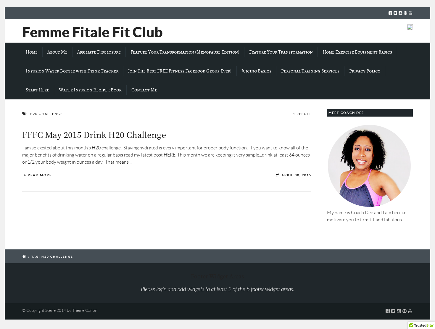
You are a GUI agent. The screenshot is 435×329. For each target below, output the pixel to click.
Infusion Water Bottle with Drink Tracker (72, 71)
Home (32, 52)
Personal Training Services (310, 71)
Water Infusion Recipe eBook (90, 90)
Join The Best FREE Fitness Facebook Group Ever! (180, 71)
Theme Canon (84, 310)
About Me (57, 52)
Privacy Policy (364, 71)
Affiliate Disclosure (99, 52)
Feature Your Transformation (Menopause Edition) (184, 52)
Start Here (37, 90)
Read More (40, 175)
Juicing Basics (256, 71)
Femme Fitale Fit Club (92, 32)
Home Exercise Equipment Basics (357, 52)
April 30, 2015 (296, 175)
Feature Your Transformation (281, 52)
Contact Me (144, 90)
